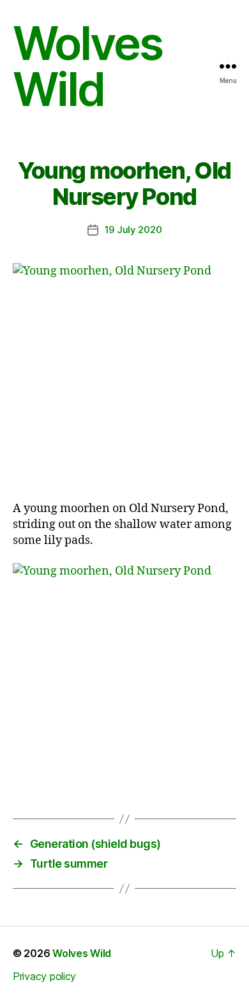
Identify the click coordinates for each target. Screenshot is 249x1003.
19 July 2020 (133, 229)
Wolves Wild (87, 66)
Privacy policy (44, 976)
